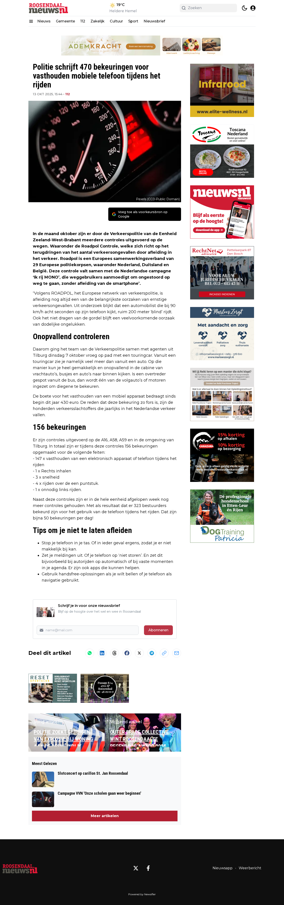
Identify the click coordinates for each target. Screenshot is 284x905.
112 (82, 21)
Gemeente (65, 21)
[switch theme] (244, 8)
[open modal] (253, 8)
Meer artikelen (105, 816)
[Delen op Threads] (114, 653)
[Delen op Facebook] (126, 653)
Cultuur (116, 21)
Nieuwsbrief (154, 21)
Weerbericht (250, 868)
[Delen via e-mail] (176, 653)
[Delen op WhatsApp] (89, 653)
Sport (133, 21)
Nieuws (44, 21)
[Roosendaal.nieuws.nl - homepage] (48, 8)
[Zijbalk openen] (31, 21)
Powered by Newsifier (142, 894)
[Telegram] (151, 653)
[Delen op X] (139, 653)
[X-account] (135, 868)
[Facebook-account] (148, 868)
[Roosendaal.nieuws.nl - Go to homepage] (20, 868)
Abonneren (158, 630)
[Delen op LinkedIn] (102, 653)
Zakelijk (98, 21)
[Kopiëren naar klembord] (164, 653)
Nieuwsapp (223, 868)
